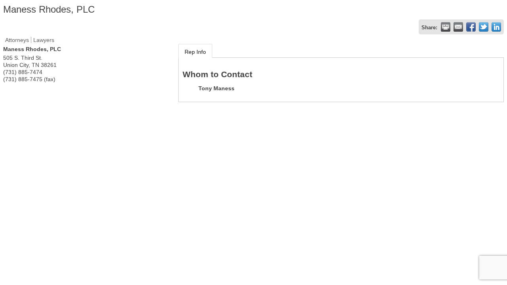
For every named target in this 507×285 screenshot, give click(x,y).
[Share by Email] (458, 27)
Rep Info (195, 52)
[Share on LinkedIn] (496, 27)
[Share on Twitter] (483, 27)
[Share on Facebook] (471, 27)
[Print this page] (445, 27)
